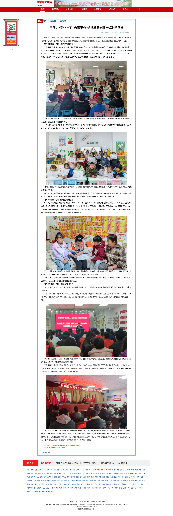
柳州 (115, 484)
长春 (64, 488)
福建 (55, 470)
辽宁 (66, 470)
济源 (51, 488)
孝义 (92, 484)
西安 (136, 470)
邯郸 (107, 484)
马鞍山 (64, 477)
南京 (140, 470)
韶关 (69, 484)
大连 (35, 480)
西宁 (138, 484)
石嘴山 (54, 480)
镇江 (41, 477)
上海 (47, 470)
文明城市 (63, 21)
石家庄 (95, 473)
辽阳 (124, 488)
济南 (55, 477)
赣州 (47, 484)
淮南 (75, 488)
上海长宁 (60, 484)
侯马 (112, 488)
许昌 (139, 473)
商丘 (68, 488)
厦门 (79, 473)
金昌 (115, 477)
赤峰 (136, 480)
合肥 (117, 470)
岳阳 (45, 477)
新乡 (103, 477)
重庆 (28, 470)
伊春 (91, 480)
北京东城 (48, 480)
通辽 (47, 488)
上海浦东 (30, 480)
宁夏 (109, 470)
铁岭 (143, 480)
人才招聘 (78, 501)
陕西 (94, 470)
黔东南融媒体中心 (90, 509)
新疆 (74, 470)
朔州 (116, 488)
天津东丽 (41, 491)
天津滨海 (140, 488)
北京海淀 (133, 488)
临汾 (109, 488)
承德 (42, 480)
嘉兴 (51, 473)
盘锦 (110, 480)
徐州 (100, 484)
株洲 (39, 473)
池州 (35, 488)
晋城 (99, 473)
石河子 (47, 491)
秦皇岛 (74, 484)
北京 (36, 470)
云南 (70, 470)
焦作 (60, 488)
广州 (83, 473)
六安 (96, 484)
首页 (43, 9)
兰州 (84, 477)
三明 (90, 473)
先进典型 (112, 9)
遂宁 (44, 488)
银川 (87, 480)
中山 (37, 477)
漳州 (126, 477)
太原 (59, 477)
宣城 (128, 480)
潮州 (82, 484)
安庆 (142, 484)
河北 (32, 470)
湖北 (58, 470)
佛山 (43, 484)
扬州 (121, 473)
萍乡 (134, 477)
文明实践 (83, 9)
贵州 (39, 470)
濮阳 (36, 484)
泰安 (52, 491)
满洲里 (104, 488)
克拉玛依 (30, 488)
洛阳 (84, 488)
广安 (96, 477)
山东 (43, 470)
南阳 (100, 488)
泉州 (139, 480)
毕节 (95, 480)
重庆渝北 (50, 477)
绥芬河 (29, 491)
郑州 (122, 477)
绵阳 (138, 477)
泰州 (119, 484)
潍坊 (125, 473)
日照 (47, 473)
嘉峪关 (39, 488)
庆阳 (51, 484)
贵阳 (102, 480)
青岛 (32, 473)
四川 (51, 470)
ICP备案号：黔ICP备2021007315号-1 (86, 506)
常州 (28, 477)
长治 (38, 480)
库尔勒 (56, 488)
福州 (81, 477)
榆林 (72, 488)
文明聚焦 (55, 9)
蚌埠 (130, 477)
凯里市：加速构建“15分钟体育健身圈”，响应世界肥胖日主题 (63, 446)
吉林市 (73, 477)
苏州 (92, 477)
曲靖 (28, 484)
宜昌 (78, 484)
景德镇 (80, 488)
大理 (88, 488)
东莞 (55, 484)
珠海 (128, 470)
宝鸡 (86, 473)
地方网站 (94, 501)
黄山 (69, 480)
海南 (102, 470)
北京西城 (123, 480)
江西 (105, 470)
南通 (65, 480)
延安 (92, 488)
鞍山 (73, 480)
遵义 (99, 480)
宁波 (124, 470)
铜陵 (28, 473)
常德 (83, 480)
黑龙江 (78, 470)
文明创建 (69, 9)
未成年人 (126, 9)
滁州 (32, 484)
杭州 (119, 477)
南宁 (68, 477)
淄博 (36, 473)
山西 (98, 470)
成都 (143, 470)
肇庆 (88, 477)
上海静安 (87, 484)
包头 (64, 473)
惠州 (121, 470)
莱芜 (100, 477)
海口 (96, 488)
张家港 (56, 473)
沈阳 (58, 480)
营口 (39, 484)
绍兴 (43, 473)
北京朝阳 (108, 473)
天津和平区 (115, 473)
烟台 (107, 477)
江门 (67, 473)
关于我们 (71, 501)
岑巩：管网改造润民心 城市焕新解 (56, 448)
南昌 (136, 473)
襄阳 (103, 484)
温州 (75, 473)
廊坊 (106, 480)
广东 (90, 470)
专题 (138, 9)
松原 (128, 488)
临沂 (62, 480)
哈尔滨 (33, 477)
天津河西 (35, 491)
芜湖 (132, 470)
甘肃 (86, 470)
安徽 (83, 470)
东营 (60, 473)
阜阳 (118, 480)
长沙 (71, 473)
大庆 (111, 477)
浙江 (62, 470)
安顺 (65, 484)
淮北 (143, 473)
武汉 (141, 477)
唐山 (103, 473)
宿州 (132, 480)
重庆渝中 (124, 484)
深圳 (114, 480)
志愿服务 (97, 9)
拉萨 (134, 484)
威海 (113, 470)
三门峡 (130, 484)
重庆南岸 (78, 480)
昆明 (120, 488)
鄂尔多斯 (131, 473)
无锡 (77, 477)
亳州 (111, 484)
